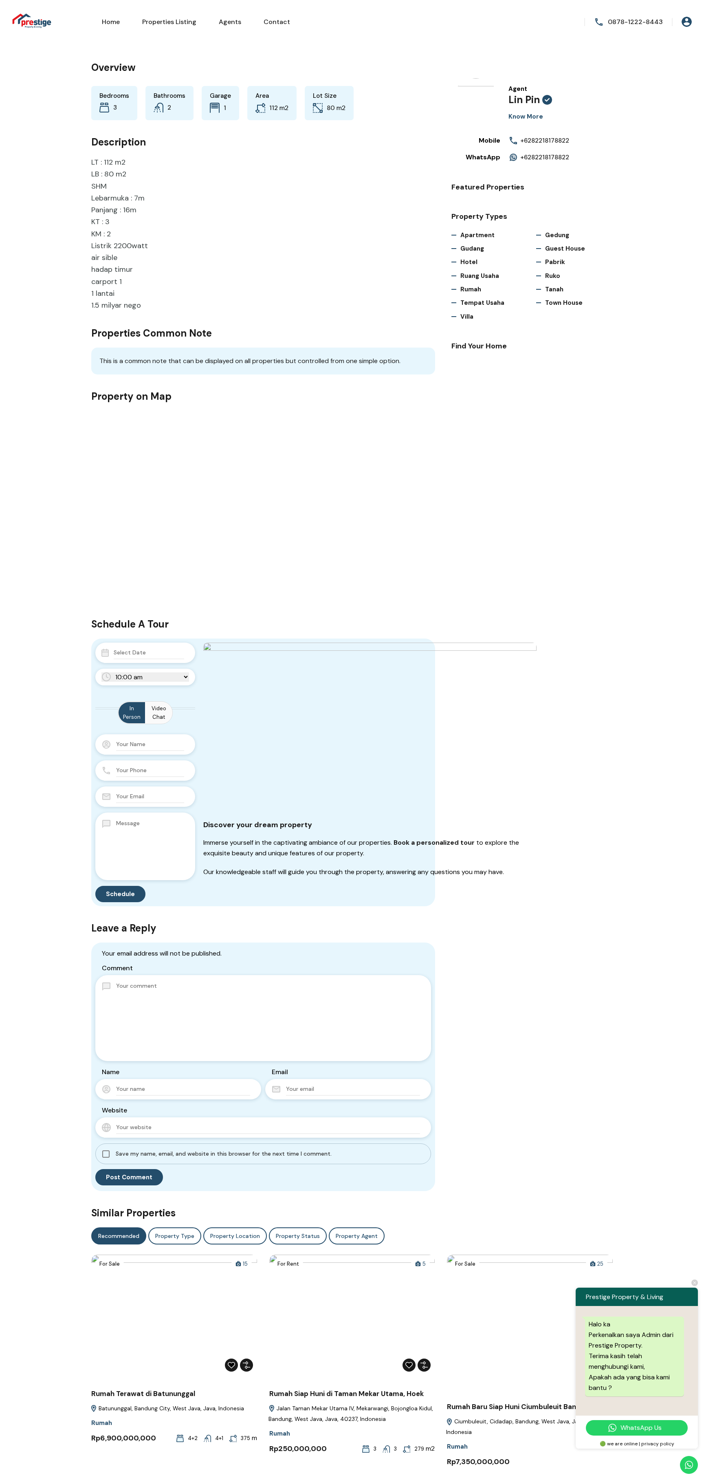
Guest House (565, 248)
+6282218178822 (544, 141)
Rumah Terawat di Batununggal (143, 1393)
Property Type (174, 1236)
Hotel (468, 262)
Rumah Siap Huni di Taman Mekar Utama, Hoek (346, 1393)
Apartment (477, 235)
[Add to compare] (246, 1365)
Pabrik (555, 262)
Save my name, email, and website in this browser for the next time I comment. (224, 1153)
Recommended (118, 1236)
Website (114, 1110)
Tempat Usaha (482, 303)
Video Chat (159, 712)
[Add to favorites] (231, 1365)
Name (110, 1072)
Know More (525, 116)
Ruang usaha (479, 276)
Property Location (235, 1236)
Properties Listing (169, 22)
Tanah (554, 289)
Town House (564, 303)
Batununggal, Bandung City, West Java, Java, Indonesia (170, 1408)
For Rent (288, 1263)
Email (280, 1072)
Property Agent (357, 1236)
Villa (466, 317)
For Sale (109, 1263)
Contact (277, 22)
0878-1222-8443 (635, 22)
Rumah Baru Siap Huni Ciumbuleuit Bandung (520, 1406)
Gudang (472, 248)
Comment (117, 968)
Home (111, 22)
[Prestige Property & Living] (32, 21)
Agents (230, 22)
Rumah (470, 289)
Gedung (557, 235)
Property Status (298, 1236)
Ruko (552, 276)
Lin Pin (524, 99)
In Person (132, 712)
